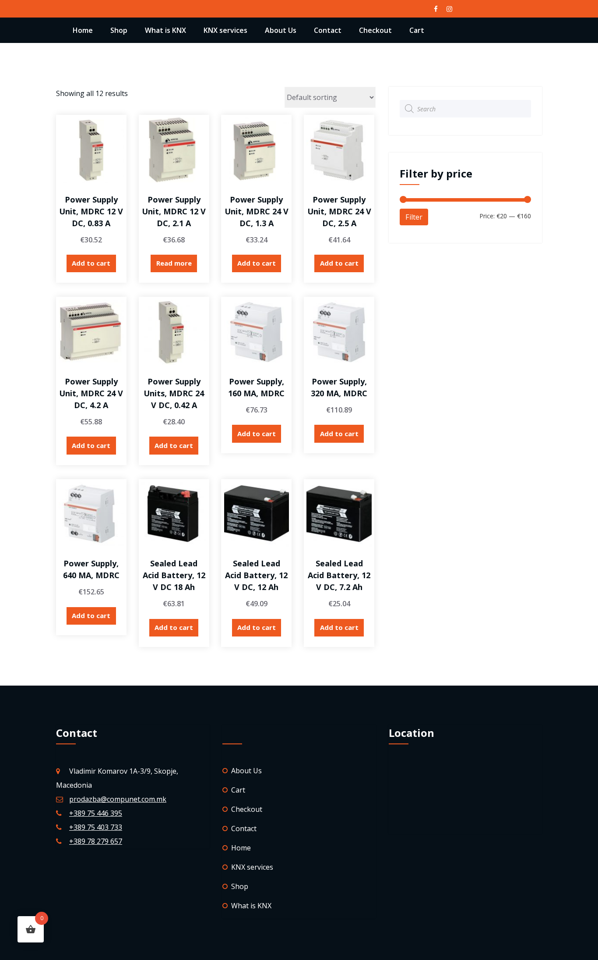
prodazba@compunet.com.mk (117, 799)
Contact (327, 30)
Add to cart (91, 263)
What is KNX (165, 30)
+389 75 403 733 (95, 827)
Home (83, 30)
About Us (280, 30)
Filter (413, 217)
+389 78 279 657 (95, 841)
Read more (174, 263)
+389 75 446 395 (95, 813)
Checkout (375, 30)
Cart (416, 30)
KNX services (225, 30)
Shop (118, 30)
